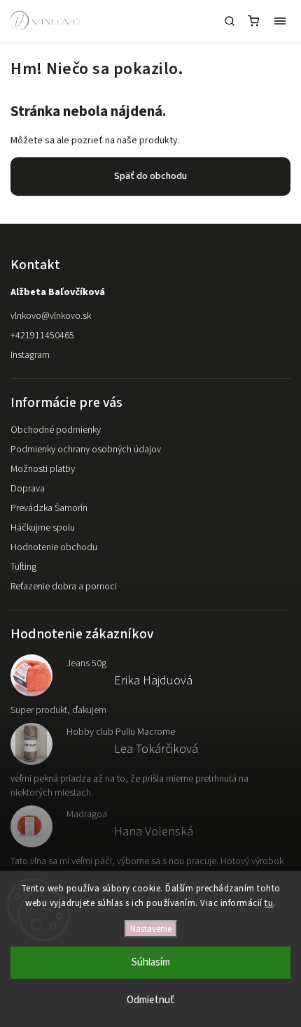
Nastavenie (151, 928)
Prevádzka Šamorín (49, 508)
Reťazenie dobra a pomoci (63, 587)
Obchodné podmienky (55, 430)
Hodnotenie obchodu (53, 547)
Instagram (30, 355)
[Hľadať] (229, 20)
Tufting (23, 567)
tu (269, 903)
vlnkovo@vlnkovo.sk (50, 316)
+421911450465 (42, 336)
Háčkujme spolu (42, 528)
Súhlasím (151, 962)
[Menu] (280, 21)
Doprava (27, 489)
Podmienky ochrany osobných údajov (85, 450)
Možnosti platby (42, 469)
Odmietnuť (150, 1000)
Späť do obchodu (150, 176)
